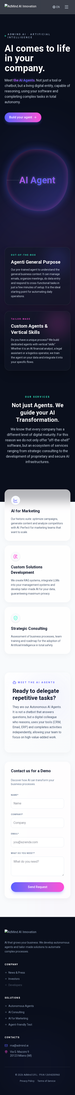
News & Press (16, 972)
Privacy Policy (27, 1081)
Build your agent (20, 117)
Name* (14, 795)
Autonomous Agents (21, 1006)
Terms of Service (46, 1081)
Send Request (37, 887)
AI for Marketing (18, 1018)
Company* (17, 814)
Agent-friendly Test (20, 1024)
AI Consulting (16, 1012)
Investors (14, 978)
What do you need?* (23, 853)
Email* (15, 834)
